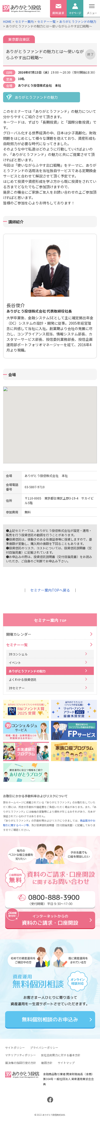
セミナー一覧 (46, 21)
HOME (7, 21)
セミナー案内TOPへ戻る (50, 590)
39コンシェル (18, 654)
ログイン (75, 19)
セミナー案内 (24, 21)
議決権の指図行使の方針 (20, 1063)
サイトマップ (66, 1063)
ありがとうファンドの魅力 (77, 21)
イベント (15, 662)
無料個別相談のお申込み (50, 1019)
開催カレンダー (18, 634)
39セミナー (17, 688)
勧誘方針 (47, 1063)
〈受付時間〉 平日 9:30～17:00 (53, 899)
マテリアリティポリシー (20, 1055)
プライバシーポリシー (44, 1047)
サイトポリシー (15, 1047)
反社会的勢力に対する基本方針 (61, 1055)
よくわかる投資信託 (22, 679)
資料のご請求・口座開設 (50, 920)
